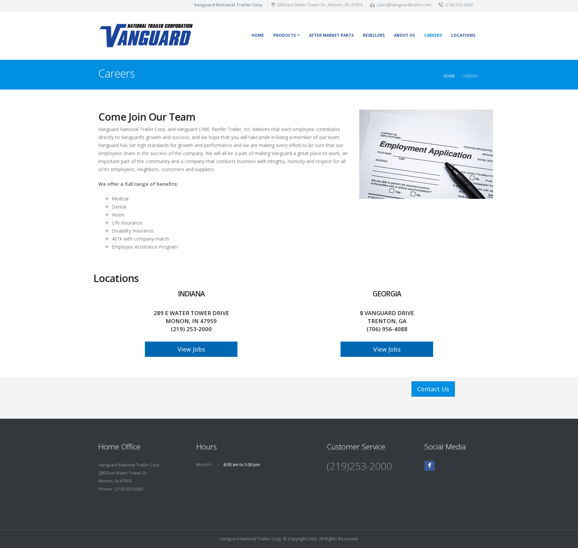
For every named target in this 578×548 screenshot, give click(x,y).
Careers (433, 35)
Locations (463, 35)
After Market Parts (331, 35)
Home (258, 35)
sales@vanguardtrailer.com (404, 5)
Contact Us (433, 389)
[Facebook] (429, 466)
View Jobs (191, 349)
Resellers (374, 35)
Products (284, 35)
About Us (404, 35)
